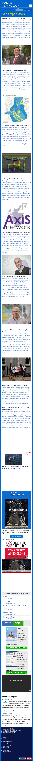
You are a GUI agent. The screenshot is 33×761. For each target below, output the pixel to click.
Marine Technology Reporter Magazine (11, 728)
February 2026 (16, 497)
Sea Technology (6, 742)
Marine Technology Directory (9, 732)
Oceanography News (7, 741)
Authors (4, 734)
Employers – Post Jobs (18, 623)
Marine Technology (7, 745)
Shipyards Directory (7, 751)
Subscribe (16, 647)
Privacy (4, 738)
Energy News (5, 755)
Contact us (5, 733)
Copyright (5, 737)
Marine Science (6, 747)
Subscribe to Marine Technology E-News (12, 730)
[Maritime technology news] (10, 6)
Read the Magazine (16, 536)
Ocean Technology (7, 743)
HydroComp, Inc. (7, 699)
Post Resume (8, 622)
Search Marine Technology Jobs (17, 594)
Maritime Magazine (7, 752)
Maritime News (6, 754)
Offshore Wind (6, 750)
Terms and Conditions (7, 736)
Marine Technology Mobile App (9, 731)
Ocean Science (6, 746)
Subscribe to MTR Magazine (9, 729)
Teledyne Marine (7, 713)
